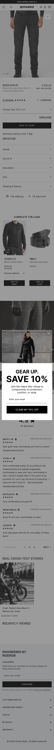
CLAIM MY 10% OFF (27, 409)
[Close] (48, 333)
